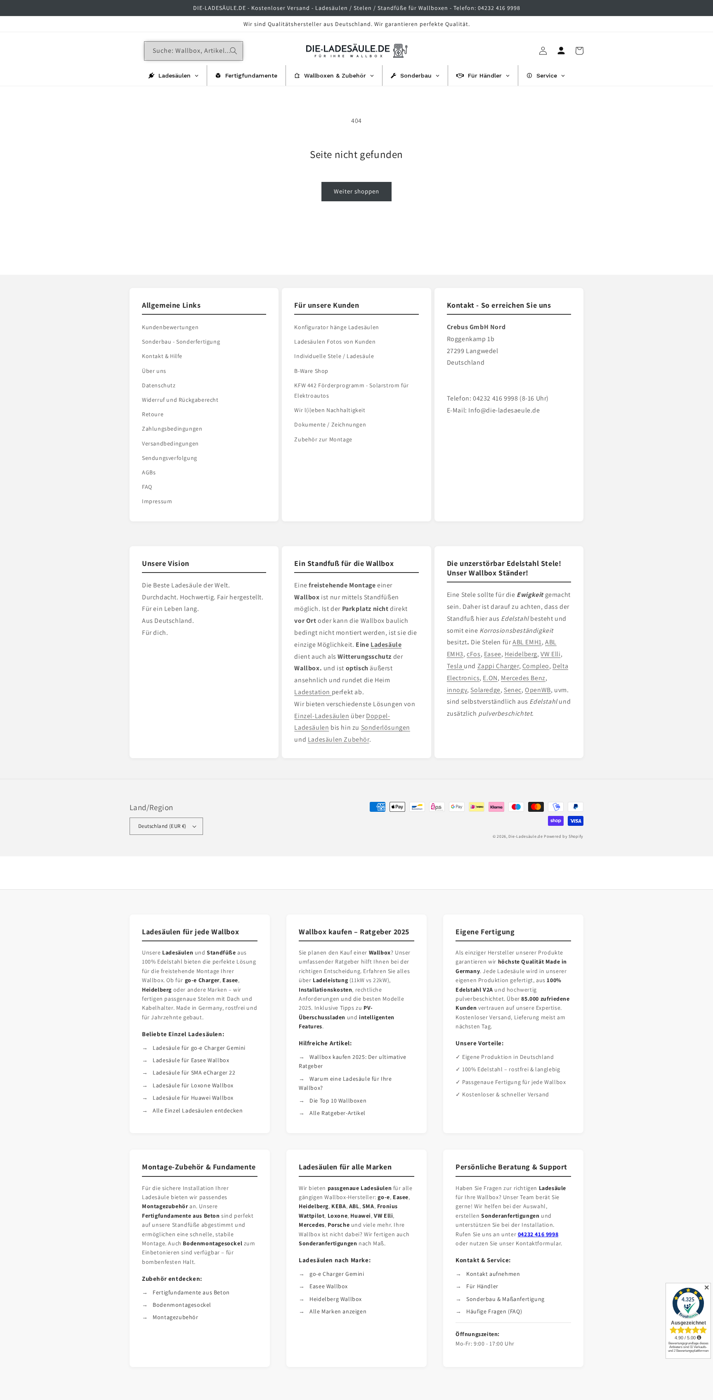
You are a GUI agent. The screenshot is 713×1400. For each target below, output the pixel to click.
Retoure (152, 414)
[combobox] (193, 51)
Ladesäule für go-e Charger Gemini (199, 1047)
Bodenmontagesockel (182, 1304)
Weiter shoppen (356, 191)
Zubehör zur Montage (323, 439)
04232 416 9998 (538, 1234)
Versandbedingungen (170, 443)
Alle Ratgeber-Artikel (337, 1113)
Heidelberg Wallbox (335, 1299)
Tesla (455, 666)
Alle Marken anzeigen (337, 1311)
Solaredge (485, 690)
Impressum (157, 501)
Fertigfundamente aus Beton (191, 1292)
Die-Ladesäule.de (525, 836)
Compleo (535, 666)
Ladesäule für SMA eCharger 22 (194, 1072)
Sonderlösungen (385, 727)
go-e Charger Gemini (336, 1273)
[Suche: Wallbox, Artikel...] (233, 51)
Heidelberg (521, 654)
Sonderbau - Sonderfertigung (181, 341)
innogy (457, 690)
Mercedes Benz (523, 678)
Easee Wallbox (328, 1286)
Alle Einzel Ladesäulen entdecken (198, 1110)
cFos (473, 654)
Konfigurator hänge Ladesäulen (336, 327)
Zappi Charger (498, 666)
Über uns (154, 371)
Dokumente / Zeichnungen (330, 424)
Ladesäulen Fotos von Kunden (334, 341)
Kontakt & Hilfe (162, 356)
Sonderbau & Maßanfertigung (505, 1299)
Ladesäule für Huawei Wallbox (193, 1097)
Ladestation (312, 692)
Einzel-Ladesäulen (321, 716)
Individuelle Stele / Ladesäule (334, 356)
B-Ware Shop (311, 371)
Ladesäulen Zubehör (338, 739)
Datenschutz (159, 385)
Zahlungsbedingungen (172, 428)
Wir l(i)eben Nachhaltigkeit (329, 410)
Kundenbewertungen (170, 327)
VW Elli (550, 654)
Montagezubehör (175, 1317)
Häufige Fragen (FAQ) (494, 1311)
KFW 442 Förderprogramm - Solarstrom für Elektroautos (351, 390)
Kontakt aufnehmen (493, 1273)
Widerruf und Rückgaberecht (180, 399)
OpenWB (538, 690)
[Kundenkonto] (561, 51)
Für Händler (482, 1286)
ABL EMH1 (527, 642)
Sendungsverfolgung (169, 458)
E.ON (490, 678)
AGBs (149, 472)
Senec (513, 690)
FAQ (147, 486)
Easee (492, 654)
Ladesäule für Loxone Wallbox (193, 1085)
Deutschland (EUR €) (162, 826)
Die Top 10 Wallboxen (337, 1100)
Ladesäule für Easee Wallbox (191, 1060)
